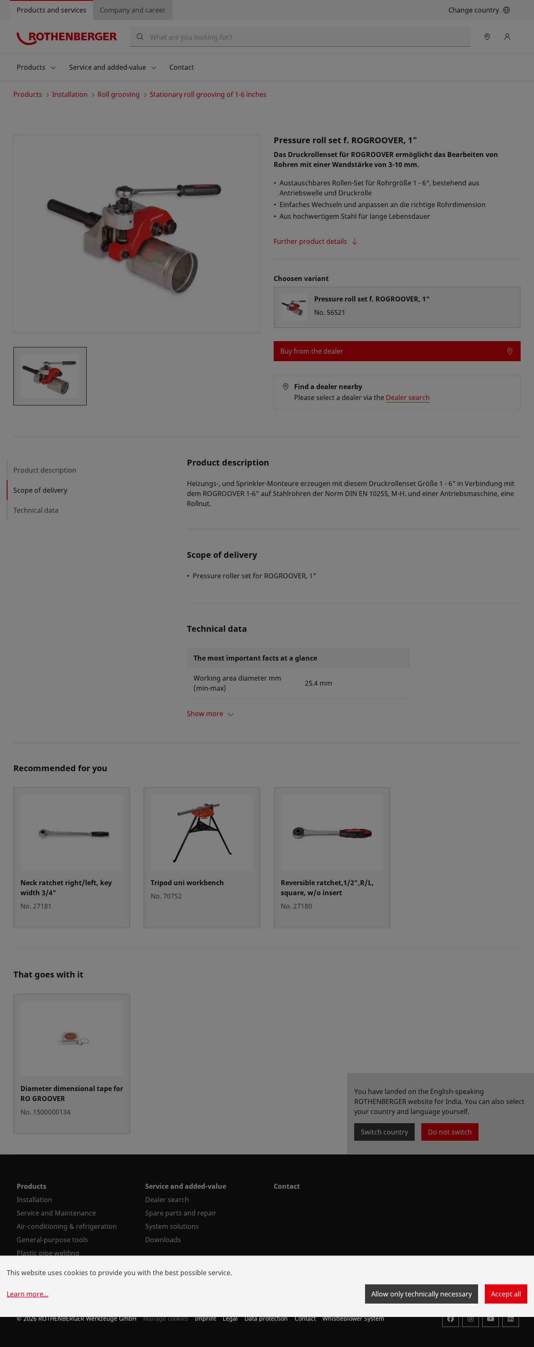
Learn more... (27, 1294)
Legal (230, 1318)
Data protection (266, 1318)
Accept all (506, 1294)
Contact (305, 1318)
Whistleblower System (353, 1318)
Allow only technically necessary (421, 1294)
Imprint (205, 1318)
